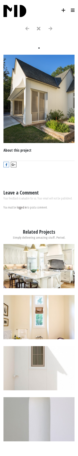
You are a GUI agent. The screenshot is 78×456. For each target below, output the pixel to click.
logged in (22, 207)
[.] (39, 287)
